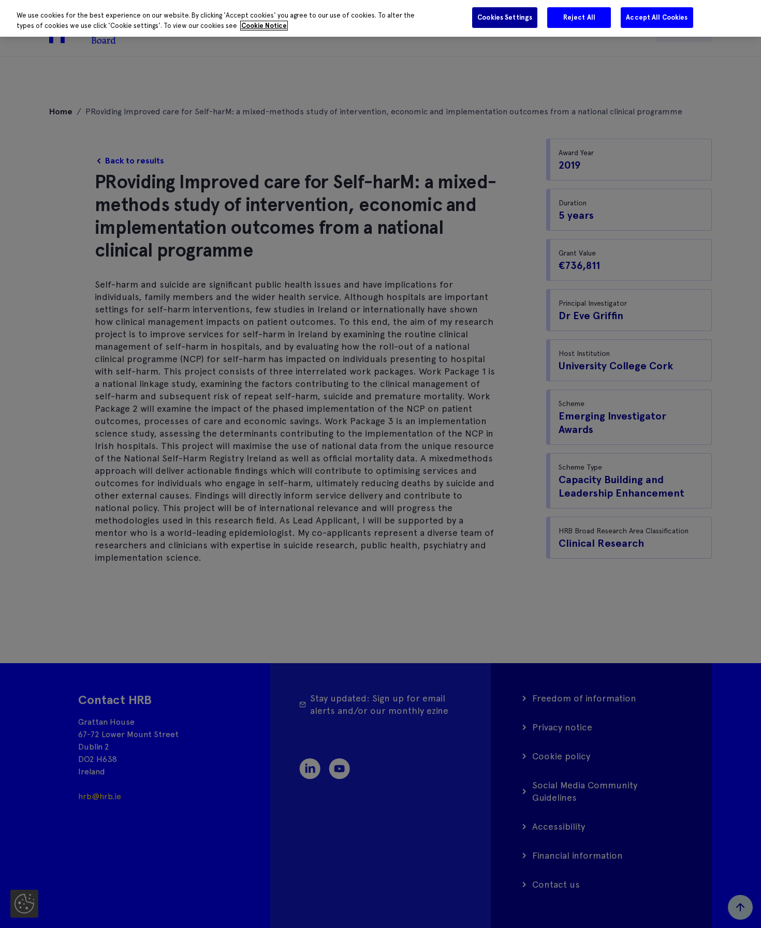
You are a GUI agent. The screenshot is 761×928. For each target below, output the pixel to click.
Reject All (579, 17)
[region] (380, 18)
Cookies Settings (504, 17)
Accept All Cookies (656, 17)
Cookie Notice (264, 25)
